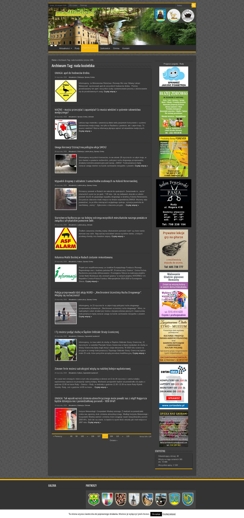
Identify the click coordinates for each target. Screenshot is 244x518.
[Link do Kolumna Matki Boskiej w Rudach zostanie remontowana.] (65, 273)
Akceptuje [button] (156, 514)
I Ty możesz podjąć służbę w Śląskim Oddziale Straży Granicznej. (87, 332)
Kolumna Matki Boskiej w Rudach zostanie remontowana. (84, 257)
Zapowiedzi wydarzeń (92, 336)
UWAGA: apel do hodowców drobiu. (72, 73)
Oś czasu (73, 5)
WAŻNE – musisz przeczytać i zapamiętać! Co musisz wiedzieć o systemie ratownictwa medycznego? (97, 111)
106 (92, 436)
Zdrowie (91, 117)
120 (127, 436)
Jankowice (105, 48)
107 (98, 436)
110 (117, 436)
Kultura (79, 261)
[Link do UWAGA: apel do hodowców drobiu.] (65, 90)
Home (54, 60)
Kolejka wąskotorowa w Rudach (161, 499)
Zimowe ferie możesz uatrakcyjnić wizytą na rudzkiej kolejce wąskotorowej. (93, 368)
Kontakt (125, 48)
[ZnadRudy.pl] (75, 16)
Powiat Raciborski (107, 499)
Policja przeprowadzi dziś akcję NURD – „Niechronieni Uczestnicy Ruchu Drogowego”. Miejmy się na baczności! (98, 294)
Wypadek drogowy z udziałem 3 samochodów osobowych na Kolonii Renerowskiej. (96, 181)
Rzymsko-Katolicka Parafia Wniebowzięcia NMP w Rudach (134, 499)
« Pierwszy (57, 436)
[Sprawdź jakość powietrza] (173, 86)
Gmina (116, 48)
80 (71, 436)
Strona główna (53, 48)
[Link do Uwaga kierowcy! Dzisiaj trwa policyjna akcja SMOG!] (65, 164)
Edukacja (80, 77)
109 (111, 436)
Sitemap (83, 5)
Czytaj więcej (169, 514)
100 (82, 436)
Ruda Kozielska (89, 48)
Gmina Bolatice (174, 499)
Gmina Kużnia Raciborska (188, 499)
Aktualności (64, 48)
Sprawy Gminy (90, 77)
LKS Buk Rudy (94, 499)
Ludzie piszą (89, 151)
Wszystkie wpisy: (165, 465)
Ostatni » (113, 440)
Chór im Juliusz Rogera (121, 499)
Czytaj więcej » (110, 91)
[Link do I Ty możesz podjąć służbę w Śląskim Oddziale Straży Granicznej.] (65, 349)
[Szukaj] (194, 5)
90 (77, 436)
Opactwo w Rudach (148, 499)
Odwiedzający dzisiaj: (167, 456)
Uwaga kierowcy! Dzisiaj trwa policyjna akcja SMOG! (80, 147)
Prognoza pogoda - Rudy (174, 64)
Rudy (77, 48)
